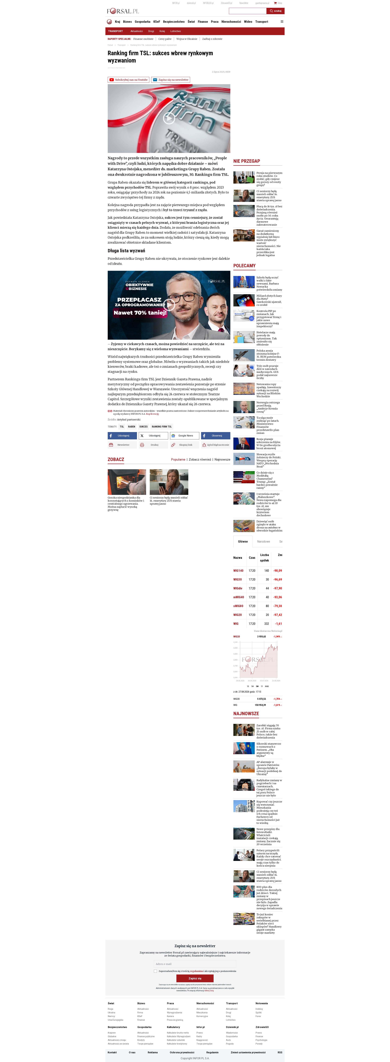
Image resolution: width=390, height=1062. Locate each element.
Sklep (280, 3)
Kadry (199, 1036)
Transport (115, 31)
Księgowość (202, 1040)
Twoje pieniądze (145, 1043)
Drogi (151, 31)
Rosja (110, 1009)
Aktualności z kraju (117, 1040)
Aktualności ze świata (118, 1043)
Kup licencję (152, 414)
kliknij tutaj (209, 991)
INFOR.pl (176, 3)
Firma (140, 1012)
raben (131, 426)
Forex (258, 1016)
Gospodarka (144, 1027)
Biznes (141, 1003)
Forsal (110, 45)
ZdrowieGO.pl (226, 3)
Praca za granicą (175, 1020)
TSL (122, 426)
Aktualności (137, 31)
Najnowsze (222, 459)
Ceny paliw (164, 38)
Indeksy (259, 1009)
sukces (143, 426)
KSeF (139, 1016)
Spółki (259, 1012)
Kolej (162, 31)
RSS (280, 1052)
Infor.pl (201, 1027)
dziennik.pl (191, 3)
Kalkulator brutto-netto (178, 1033)
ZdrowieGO (262, 1027)
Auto (228, 1040)
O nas (132, 1052)
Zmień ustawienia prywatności (248, 1052)
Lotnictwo (175, 31)
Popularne (178, 459)
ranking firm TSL (162, 426)
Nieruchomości (205, 1003)
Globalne (112, 1036)
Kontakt (112, 1052)
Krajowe (112, 1033)
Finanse (141, 1020)
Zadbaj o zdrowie (212, 38)
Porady (259, 1043)
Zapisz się (195, 978)
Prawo (200, 1033)
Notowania (262, 1003)
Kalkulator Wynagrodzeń (178, 1036)
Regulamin (212, 1052)
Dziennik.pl (232, 1027)
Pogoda (230, 1043)
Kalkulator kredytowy (177, 1043)
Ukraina (111, 1012)
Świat (111, 1003)
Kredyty (141, 1040)
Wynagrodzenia (174, 1012)
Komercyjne (202, 1016)
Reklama (153, 1052)
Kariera (170, 1016)
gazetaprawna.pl (262, 3)
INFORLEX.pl (208, 3)
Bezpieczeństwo (117, 1027)
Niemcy (111, 1016)
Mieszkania (202, 1012)
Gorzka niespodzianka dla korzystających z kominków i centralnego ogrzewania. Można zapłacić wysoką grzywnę (126, 503)
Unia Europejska (115, 1020)
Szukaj (277, 10)
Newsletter (243, 3)
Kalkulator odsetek (176, 1040)
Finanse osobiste (143, 38)
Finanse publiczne (146, 1036)
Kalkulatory (173, 1027)
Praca (170, 1003)
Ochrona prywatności (182, 1052)
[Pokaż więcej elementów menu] (282, 22)
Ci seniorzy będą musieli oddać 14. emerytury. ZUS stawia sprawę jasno (169, 500)
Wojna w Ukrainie (186, 38)
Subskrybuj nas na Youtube (131, 79)
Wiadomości (232, 1033)
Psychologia (261, 1040)
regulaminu (196, 971)
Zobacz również (200, 459)
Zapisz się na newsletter (173, 79)
